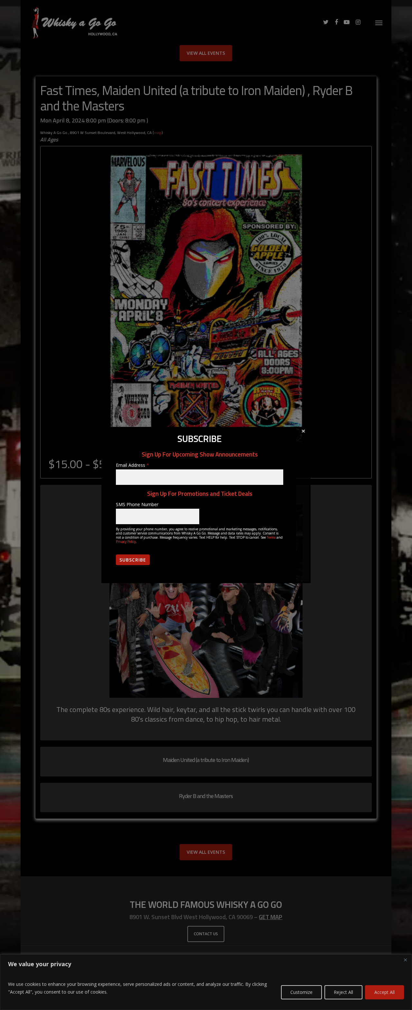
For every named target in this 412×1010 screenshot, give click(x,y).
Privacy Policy (126, 541)
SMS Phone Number (137, 504)
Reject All (343, 992)
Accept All (384, 992)
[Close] (405, 960)
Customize (301, 992)
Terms (271, 537)
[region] (206, 982)
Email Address (132, 465)
